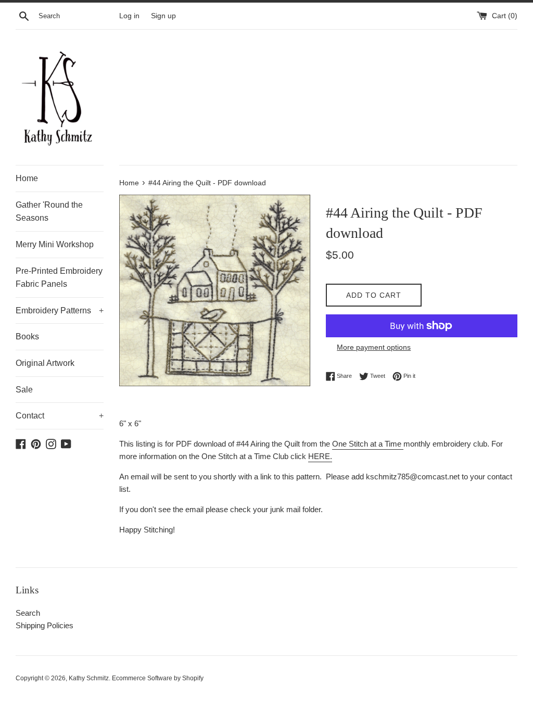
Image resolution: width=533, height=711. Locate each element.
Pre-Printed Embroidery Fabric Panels (59, 277)
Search (28, 612)
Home (27, 178)
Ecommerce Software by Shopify (158, 678)
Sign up (163, 16)
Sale (24, 389)
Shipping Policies (44, 625)
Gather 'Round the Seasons (49, 211)
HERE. (320, 456)
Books (27, 336)
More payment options (374, 347)
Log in (129, 16)
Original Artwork (45, 363)
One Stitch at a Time (366, 443)
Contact (60, 415)
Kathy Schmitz (89, 678)
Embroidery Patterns (60, 310)
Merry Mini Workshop (55, 244)
